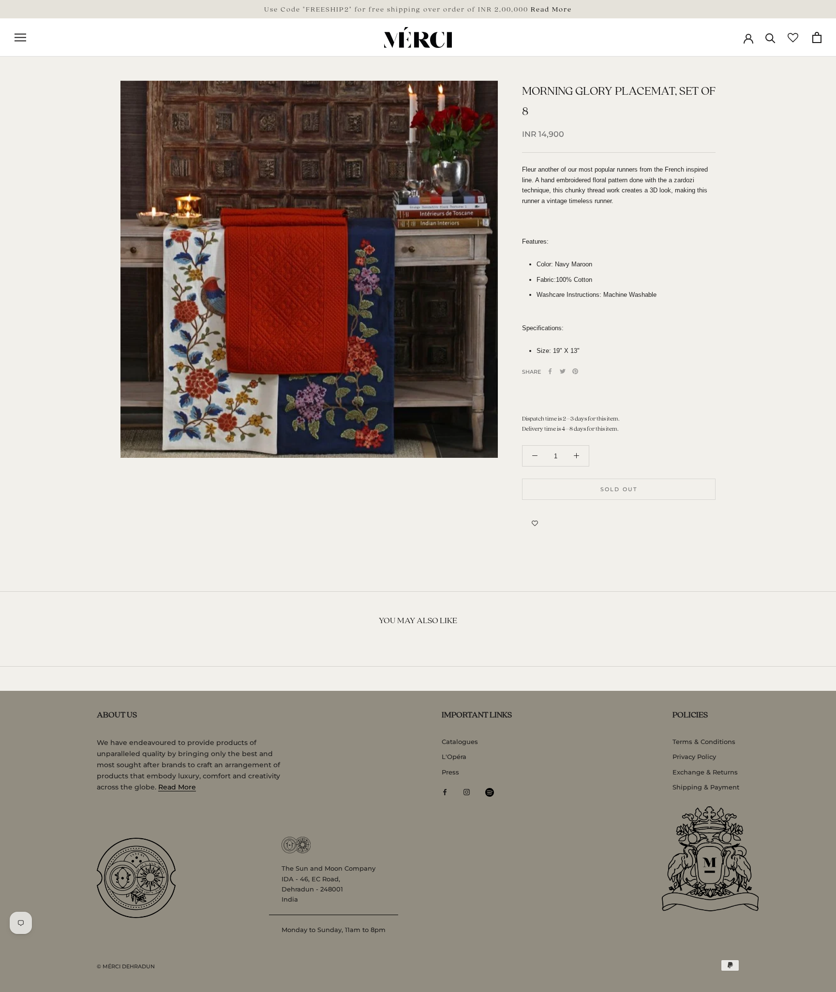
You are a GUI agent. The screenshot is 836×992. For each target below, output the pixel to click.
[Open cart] (816, 37)
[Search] (770, 37)
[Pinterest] (575, 371)
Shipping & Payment (705, 787)
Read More (551, 8)
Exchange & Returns (705, 772)
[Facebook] (550, 371)
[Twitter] (563, 371)
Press (450, 772)
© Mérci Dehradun (126, 966)
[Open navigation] (20, 37)
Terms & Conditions (703, 741)
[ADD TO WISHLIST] (535, 523)
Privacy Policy (694, 756)
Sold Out (619, 488)
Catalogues (460, 741)
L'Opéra (454, 756)
